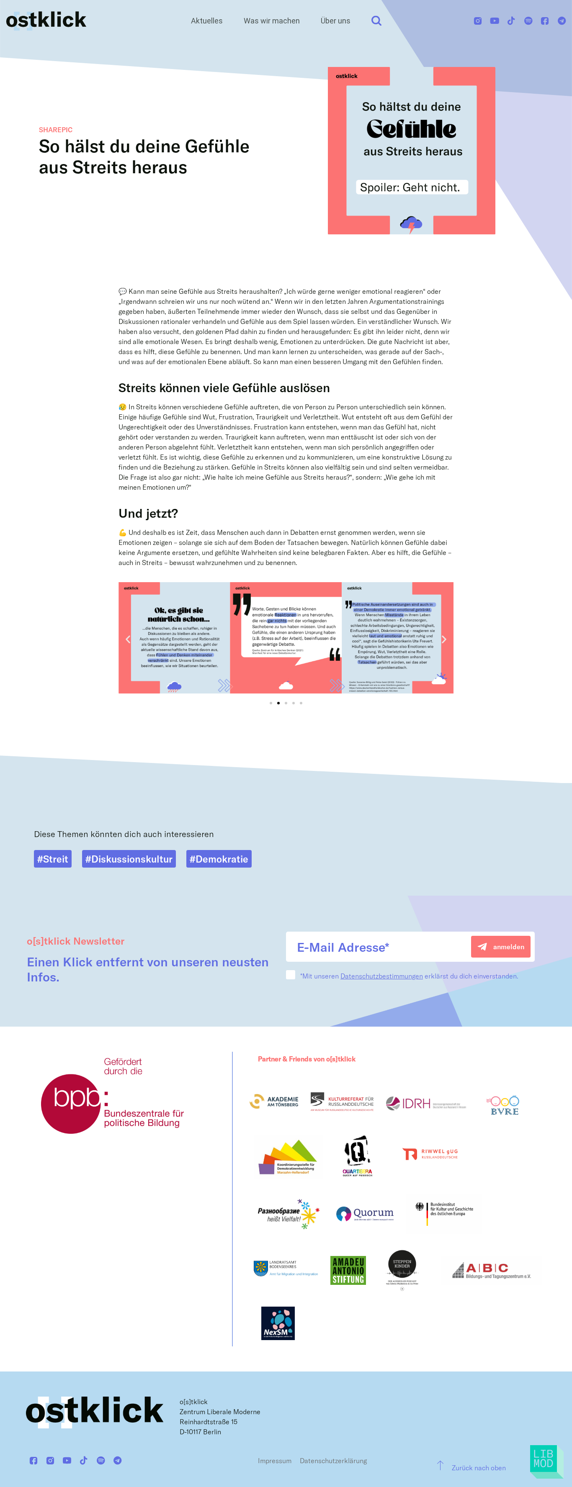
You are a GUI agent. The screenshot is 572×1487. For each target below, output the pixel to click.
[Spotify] (528, 21)
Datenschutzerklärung (333, 1460)
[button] (128, 639)
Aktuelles (207, 20)
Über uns (335, 20)
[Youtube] (494, 21)
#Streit (52, 859)
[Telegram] (561, 21)
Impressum (274, 1460)
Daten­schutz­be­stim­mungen (381, 976)
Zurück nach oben (479, 1468)
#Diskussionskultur (129, 859)
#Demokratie (219, 859)
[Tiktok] (511, 21)
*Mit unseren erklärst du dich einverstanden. (409, 976)
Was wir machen (272, 20)
